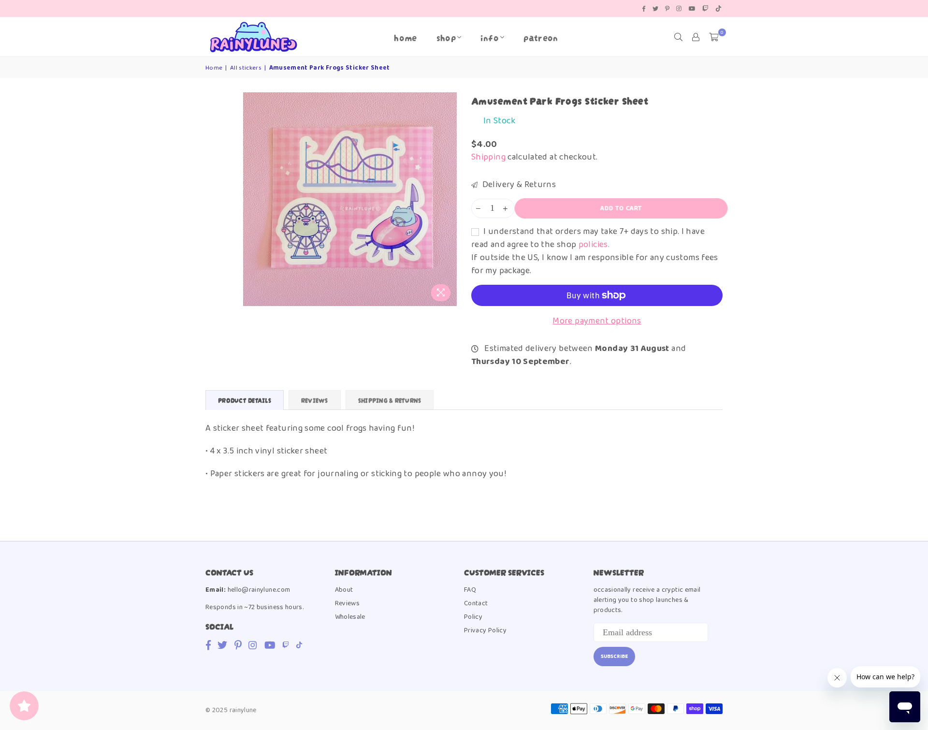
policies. (594, 244)
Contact (476, 603)
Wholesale (350, 617)
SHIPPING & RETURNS (389, 400)
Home (405, 37)
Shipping (488, 157)
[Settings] (696, 37)
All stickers (245, 68)
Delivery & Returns (518, 184)
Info (489, 37)
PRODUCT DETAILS (244, 400)
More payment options (596, 321)
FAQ (470, 589)
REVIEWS (314, 400)
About (344, 589)
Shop (446, 37)
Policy (473, 617)
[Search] (678, 37)
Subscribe (614, 656)
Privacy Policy (485, 630)
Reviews (347, 603)
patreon (540, 37)
